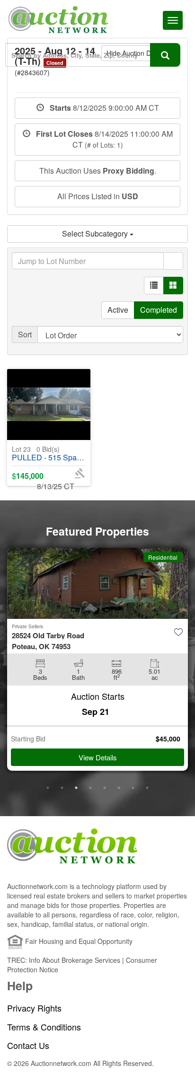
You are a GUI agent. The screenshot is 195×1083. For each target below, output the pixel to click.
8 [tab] (147, 787)
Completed (158, 309)
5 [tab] (104, 787)
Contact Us (28, 1045)
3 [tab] (76, 787)
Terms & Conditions (44, 1027)
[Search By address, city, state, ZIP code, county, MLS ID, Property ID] (165, 55)
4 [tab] (90, 787)
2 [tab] (62, 787)
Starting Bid (28, 738)
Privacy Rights (34, 1008)
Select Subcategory (96, 233)
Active (117, 309)
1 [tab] (48, 787)
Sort (25, 334)
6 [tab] (119, 787)
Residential (162, 557)
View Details (98, 757)
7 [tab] (133, 787)
